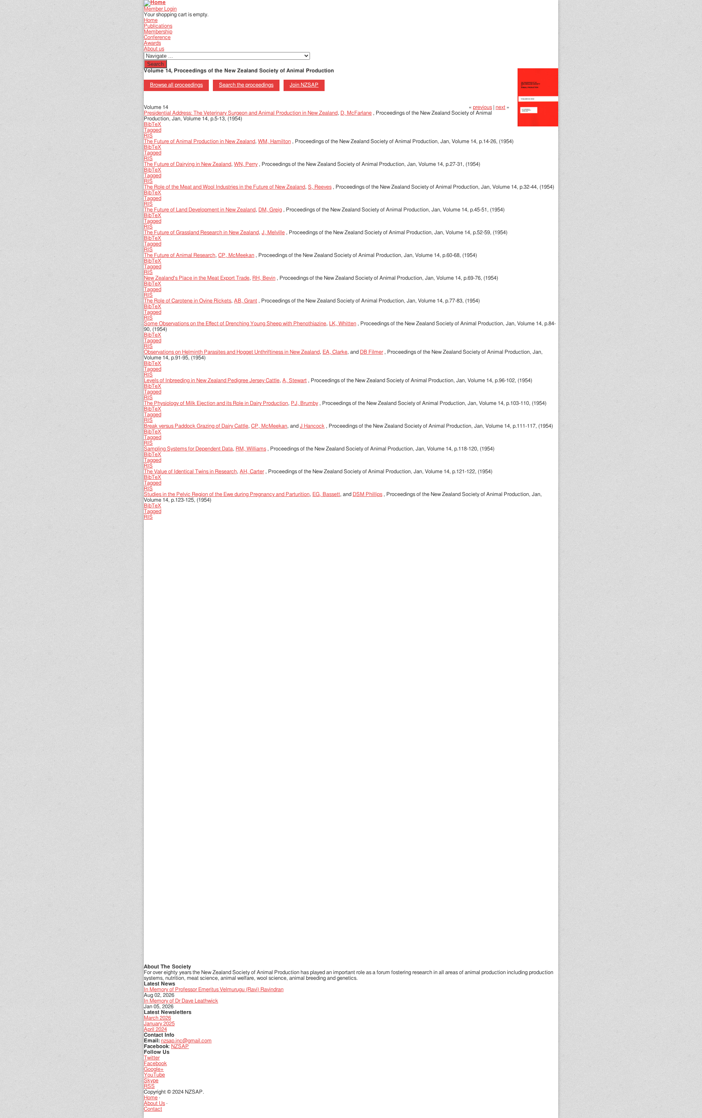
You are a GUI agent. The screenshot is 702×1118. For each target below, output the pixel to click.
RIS (148, 136)
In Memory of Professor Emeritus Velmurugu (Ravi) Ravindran (214, 989)
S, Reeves (320, 187)
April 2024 (155, 1029)
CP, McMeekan (236, 255)
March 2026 (157, 1018)
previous (482, 107)
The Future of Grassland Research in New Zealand (201, 232)
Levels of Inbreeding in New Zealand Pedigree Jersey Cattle (212, 380)
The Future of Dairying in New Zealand (187, 164)
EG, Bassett (326, 494)
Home (151, 20)
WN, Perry (246, 164)
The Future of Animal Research (179, 255)
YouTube (154, 1075)
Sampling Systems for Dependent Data (188, 449)
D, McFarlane (356, 113)
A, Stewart (294, 380)
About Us (154, 1103)
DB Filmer (371, 352)
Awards (152, 43)
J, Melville (273, 232)
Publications (158, 26)
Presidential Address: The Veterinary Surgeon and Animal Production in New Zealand (241, 113)
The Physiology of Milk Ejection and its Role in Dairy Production (216, 403)
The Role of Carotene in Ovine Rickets (187, 301)
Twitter (152, 1058)
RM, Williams (251, 449)
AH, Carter (252, 471)
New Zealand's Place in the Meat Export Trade (196, 278)
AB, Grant (245, 301)
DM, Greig (270, 210)
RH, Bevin (263, 278)
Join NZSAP (304, 85)
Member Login (160, 9)
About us (154, 49)
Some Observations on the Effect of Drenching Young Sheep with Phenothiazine (235, 323)
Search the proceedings (246, 85)
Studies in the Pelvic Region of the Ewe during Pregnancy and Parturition (227, 494)
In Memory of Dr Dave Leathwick (181, 1001)
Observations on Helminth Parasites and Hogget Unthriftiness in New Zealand (232, 352)
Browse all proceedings (176, 85)
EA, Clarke (335, 352)
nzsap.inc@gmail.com (186, 1041)
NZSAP (180, 1046)
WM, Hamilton (274, 141)
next (500, 107)
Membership (158, 32)
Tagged (152, 130)
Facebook (155, 1063)
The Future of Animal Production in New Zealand (199, 141)
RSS (149, 1086)
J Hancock (312, 426)
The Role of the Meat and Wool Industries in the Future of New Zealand (224, 187)
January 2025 (159, 1024)
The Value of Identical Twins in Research (190, 471)
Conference (157, 37)
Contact (153, 1109)
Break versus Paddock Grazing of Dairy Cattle (196, 426)
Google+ (154, 1069)
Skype (151, 1080)
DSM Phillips (367, 494)
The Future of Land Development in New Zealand (200, 210)
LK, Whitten (342, 323)
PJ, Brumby (304, 403)
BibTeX (152, 124)
